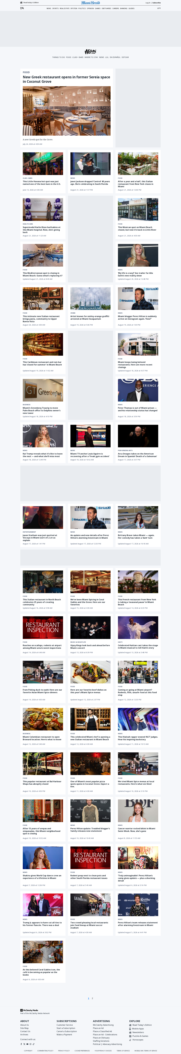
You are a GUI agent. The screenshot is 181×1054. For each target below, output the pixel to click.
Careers (115, 8)
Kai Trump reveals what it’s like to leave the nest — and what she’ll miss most (43, 455)
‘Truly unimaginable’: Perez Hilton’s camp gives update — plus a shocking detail (136, 878)
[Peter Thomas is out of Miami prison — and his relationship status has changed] (138, 390)
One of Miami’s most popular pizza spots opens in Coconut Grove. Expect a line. (89, 784)
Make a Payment (64, 1035)
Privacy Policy (64, 1051)
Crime (72, 313)
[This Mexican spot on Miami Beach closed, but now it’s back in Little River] (138, 209)
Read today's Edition (31, 2)
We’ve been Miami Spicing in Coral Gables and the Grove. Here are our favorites (87, 602)
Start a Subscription (66, 1028)
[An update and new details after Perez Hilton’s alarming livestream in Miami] (90, 517)
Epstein (74, 8)
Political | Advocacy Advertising (107, 1044)
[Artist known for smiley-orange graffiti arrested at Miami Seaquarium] (90, 298)
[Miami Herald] (90, 2)
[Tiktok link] (33, 1044)
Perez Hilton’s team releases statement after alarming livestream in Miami (138, 924)
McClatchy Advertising (103, 1025)
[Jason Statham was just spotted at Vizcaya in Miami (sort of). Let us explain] (43, 517)
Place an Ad (98, 1028)
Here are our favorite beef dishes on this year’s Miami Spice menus (88, 691)
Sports (55, 8)
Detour (125, 57)
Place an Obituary (101, 1038)
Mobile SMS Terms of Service (146, 1051)
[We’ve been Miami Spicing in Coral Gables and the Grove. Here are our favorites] (90, 581)
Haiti (120, 642)
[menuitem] (22, 8)
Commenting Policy (45, 1051)
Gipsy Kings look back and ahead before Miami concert (90, 646)
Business (26, 404)
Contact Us (25, 1031)
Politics (82, 8)
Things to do (58, 57)
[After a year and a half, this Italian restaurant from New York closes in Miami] (138, 163)
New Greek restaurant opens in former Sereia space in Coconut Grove (66, 79)
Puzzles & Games (140, 1036)
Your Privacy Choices (103, 1051)
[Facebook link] (21, 1044)
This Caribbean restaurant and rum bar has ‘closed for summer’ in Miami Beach (42, 363)
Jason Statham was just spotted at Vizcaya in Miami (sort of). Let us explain (40, 538)
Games (97, 8)
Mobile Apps (138, 1029)
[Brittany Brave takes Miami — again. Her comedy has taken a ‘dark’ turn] (138, 517)
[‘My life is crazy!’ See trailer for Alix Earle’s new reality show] (138, 255)
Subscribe (156, 3)
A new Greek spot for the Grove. (38, 139)
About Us (24, 1025)
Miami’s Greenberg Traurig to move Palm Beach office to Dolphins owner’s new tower (41, 410)
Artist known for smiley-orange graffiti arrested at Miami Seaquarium (89, 317)
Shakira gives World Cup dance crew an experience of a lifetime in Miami (42, 876)
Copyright (28, 1051)
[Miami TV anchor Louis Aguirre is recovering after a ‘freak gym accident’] (90, 436)
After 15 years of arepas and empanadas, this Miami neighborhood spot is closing (41, 831)
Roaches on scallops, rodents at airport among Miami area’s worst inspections (42, 646)
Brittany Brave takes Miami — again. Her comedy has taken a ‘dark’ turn (136, 536)
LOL (107, 57)
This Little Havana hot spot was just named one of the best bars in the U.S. (42, 182)
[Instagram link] (30, 1044)
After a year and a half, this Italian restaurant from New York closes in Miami (135, 184)
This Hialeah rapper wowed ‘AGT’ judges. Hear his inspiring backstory (138, 738)
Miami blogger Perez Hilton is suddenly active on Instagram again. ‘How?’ (137, 317)
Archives (24, 1035)
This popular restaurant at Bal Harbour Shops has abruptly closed (42, 782)
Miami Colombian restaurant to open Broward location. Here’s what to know (42, 738)
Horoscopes (137, 1040)
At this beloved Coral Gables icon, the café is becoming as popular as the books (41, 972)
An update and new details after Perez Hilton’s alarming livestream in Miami (89, 536)
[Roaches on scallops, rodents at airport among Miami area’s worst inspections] (43, 627)
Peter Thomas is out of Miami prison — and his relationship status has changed (137, 409)
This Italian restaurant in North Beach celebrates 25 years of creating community (42, 602)
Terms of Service (123, 1051)
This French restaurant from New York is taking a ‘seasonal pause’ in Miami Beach (137, 602)
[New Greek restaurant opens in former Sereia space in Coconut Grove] (67, 111)
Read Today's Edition (142, 1025)
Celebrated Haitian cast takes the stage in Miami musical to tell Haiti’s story (138, 646)
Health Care (28, 224)
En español (115, 57)
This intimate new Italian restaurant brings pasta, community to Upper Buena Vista (41, 319)
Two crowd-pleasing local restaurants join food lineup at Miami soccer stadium (89, 925)
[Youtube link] (27, 1044)
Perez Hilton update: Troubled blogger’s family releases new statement (90, 829)
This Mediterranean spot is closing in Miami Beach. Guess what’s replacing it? (42, 274)
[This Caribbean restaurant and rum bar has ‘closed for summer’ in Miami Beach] (43, 344)
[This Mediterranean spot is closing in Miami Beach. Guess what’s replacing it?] (43, 255)
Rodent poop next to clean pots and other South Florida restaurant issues (88, 876)
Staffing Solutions (101, 1041)
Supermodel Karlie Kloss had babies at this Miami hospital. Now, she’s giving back (41, 230)
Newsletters (138, 1032)
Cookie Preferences (82, 1051)
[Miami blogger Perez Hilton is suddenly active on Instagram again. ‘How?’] (138, 298)
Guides (131, 8)
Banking (123, 8)
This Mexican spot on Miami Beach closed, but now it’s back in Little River (137, 228)
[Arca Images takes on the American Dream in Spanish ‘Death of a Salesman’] (138, 436)
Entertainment (29, 532)
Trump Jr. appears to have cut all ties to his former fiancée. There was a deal (42, 924)
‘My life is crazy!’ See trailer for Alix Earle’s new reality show (135, 274)
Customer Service (65, 1025)
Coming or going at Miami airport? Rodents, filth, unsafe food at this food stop (137, 692)
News (49, 8)
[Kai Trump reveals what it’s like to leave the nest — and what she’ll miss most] (43, 436)
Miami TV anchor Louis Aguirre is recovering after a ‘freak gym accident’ (89, 455)
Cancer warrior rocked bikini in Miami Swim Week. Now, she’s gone (136, 829)
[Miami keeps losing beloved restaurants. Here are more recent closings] (138, 344)
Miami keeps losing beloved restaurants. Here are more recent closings (135, 365)
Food (68, 57)
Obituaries (106, 8)
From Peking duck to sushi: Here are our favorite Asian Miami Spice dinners (42, 691)
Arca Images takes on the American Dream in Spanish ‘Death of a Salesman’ (137, 455)
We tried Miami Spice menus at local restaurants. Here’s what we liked (136, 782)
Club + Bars (77, 57)
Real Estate (64, 8)
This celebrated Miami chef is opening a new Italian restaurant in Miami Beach (90, 738)
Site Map (24, 1028)
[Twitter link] (24, 1044)
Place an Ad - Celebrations (105, 1035)
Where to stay (91, 57)
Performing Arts (125, 450)
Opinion (90, 8)
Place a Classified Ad (102, 1031)
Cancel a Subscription (67, 1031)
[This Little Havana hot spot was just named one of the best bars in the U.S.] (43, 163)
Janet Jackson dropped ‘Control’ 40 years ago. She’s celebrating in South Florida (90, 182)
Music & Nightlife (78, 642)
